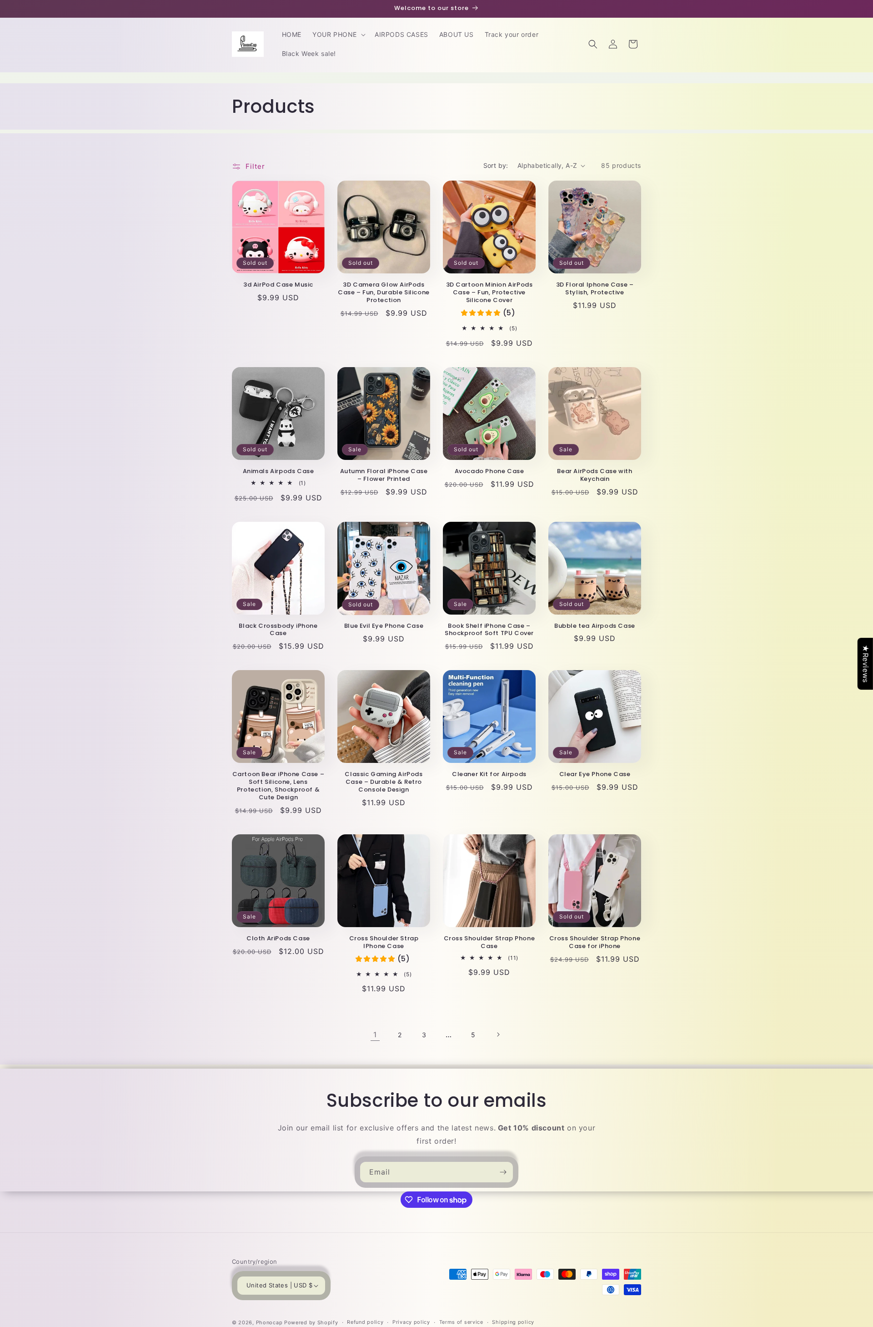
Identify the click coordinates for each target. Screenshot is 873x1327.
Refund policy (365, 1322)
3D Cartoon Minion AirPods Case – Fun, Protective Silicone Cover (489, 292)
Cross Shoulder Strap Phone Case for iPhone (595, 942)
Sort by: (495, 165)
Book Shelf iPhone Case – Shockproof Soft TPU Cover (489, 630)
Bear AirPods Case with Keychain (594, 475)
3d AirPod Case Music (278, 285)
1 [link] (375, 1034)
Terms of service (461, 1322)
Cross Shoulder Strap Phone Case (489, 942)
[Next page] (498, 1034)
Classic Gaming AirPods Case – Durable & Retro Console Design (383, 782)
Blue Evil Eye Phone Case (383, 626)
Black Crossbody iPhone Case (278, 630)
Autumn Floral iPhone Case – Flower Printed (384, 475)
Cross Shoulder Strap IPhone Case (384, 942)
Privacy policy (411, 1322)
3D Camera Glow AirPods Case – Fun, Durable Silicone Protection (384, 292)
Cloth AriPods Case (278, 939)
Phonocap (269, 1322)
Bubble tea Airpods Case (594, 626)
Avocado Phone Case (489, 471)
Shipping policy (513, 1322)
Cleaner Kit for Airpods (489, 774)
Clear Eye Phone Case (595, 774)
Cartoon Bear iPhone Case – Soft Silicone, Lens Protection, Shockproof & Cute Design (278, 786)
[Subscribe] (503, 1172)
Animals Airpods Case (278, 471)
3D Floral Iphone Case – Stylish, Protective (595, 289)
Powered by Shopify (311, 1322)
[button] (338, 34)
